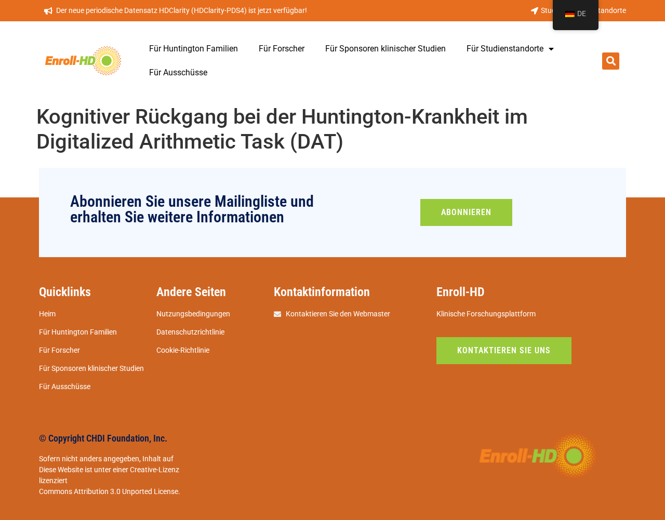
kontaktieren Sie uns (504, 350)
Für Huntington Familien (193, 49)
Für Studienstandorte (505, 49)
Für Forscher (281, 49)
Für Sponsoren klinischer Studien (385, 49)
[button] (610, 61)
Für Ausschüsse (178, 72)
